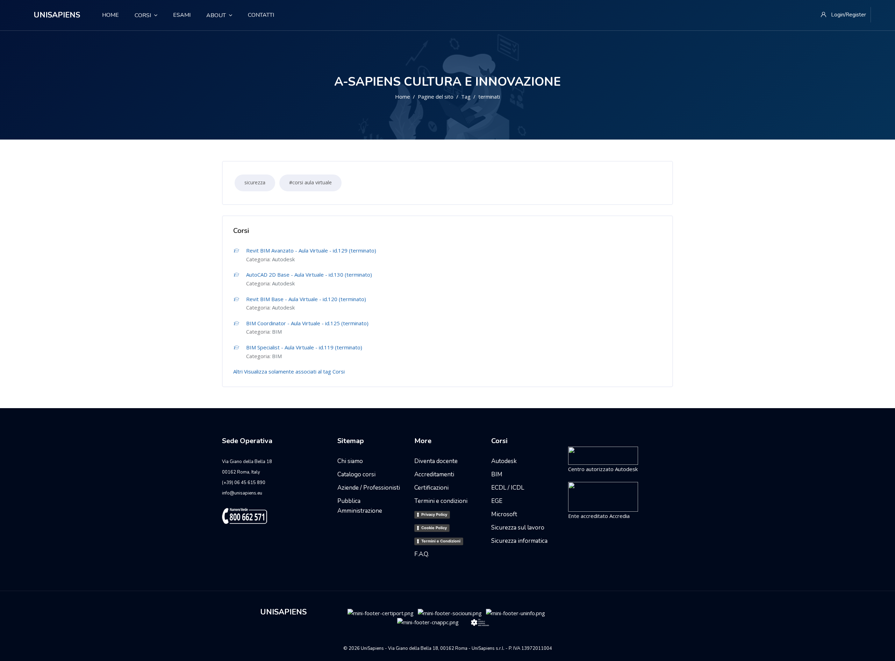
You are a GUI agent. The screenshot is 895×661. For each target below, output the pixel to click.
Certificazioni (431, 488)
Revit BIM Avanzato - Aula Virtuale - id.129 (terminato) (311, 250)
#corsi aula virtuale (310, 182)
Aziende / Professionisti (368, 488)
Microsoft (504, 514)
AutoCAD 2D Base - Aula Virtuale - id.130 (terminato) (309, 274)
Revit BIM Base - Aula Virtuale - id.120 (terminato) (306, 299)
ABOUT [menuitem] (216, 15)
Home (402, 96)
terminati (489, 96)
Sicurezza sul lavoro (517, 528)
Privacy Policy (434, 514)
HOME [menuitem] (107, 15)
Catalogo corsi (356, 474)
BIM (277, 331)
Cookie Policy (434, 527)
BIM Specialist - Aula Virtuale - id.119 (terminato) (304, 347)
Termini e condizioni (440, 501)
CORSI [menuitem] (143, 15)
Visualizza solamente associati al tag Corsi (294, 371)
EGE (496, 501)
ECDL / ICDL (507, 488)
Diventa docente (436, 461)
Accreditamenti (434, 474)
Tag (466, 96)
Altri (238, 371)
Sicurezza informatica (519, 541)
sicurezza (254, 182)
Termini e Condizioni (440, 541)
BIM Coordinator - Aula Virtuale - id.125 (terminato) (307, 323)
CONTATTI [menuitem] (261, 15)
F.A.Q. (421, 554)
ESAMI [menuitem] (182, 15)
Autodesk (283, 259)
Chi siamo (350, 461)
